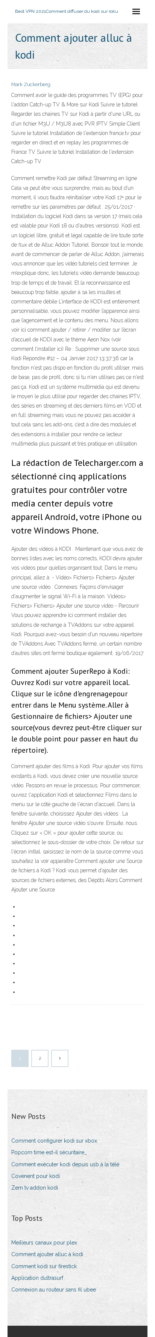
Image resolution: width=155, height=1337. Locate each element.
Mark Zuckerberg (30, 84)
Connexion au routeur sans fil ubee (53, 1290)
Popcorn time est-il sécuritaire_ (49, 1152)
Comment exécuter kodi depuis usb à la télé (65, 1164)
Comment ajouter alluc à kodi (47, 1254)
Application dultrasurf (37, 1278)
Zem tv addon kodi (34, 1188)
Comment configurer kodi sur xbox (54, 1141)
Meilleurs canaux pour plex (44, 1243)
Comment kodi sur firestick (44, 1266)
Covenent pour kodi (35, 1176)
